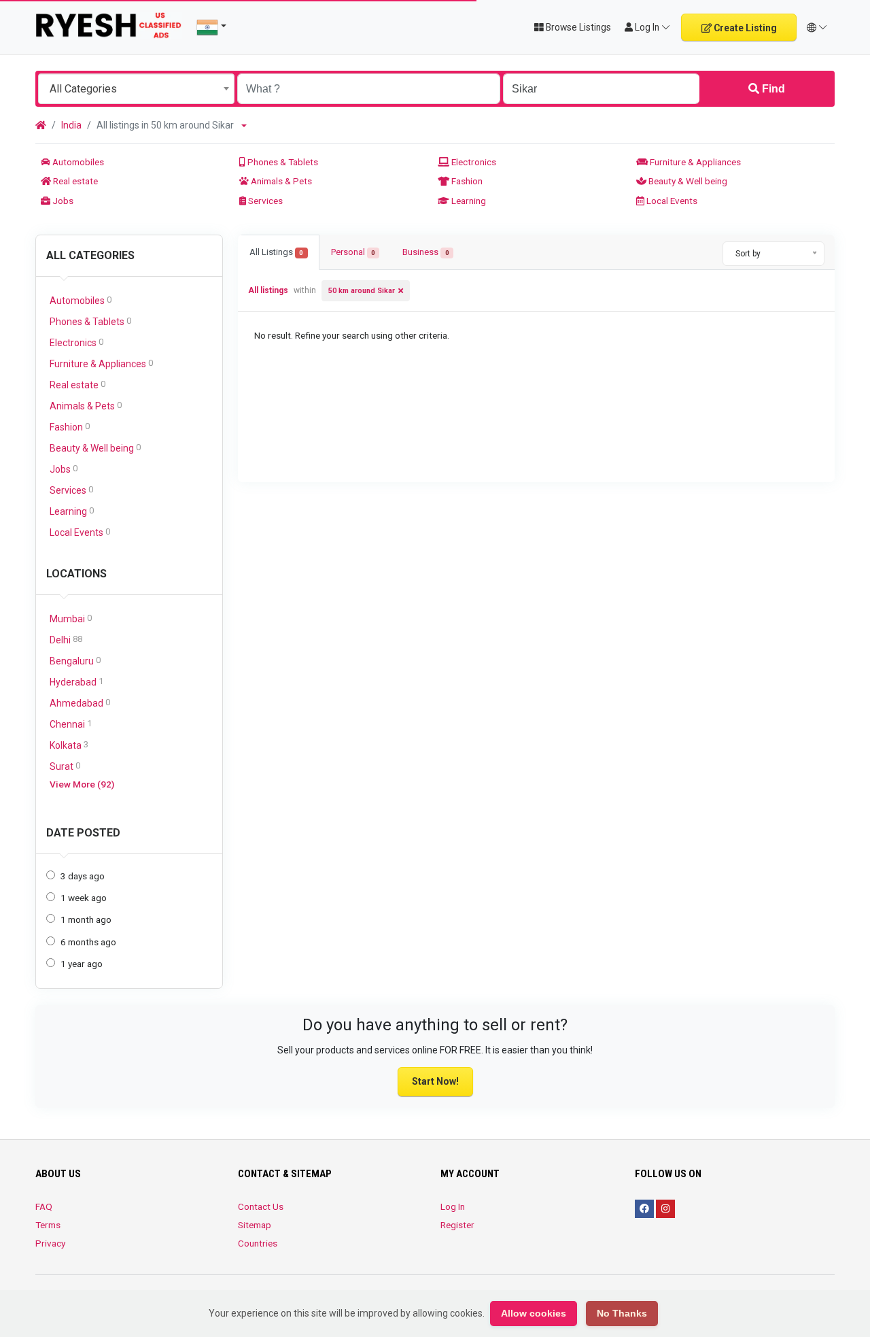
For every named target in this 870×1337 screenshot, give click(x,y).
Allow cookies (533, 1313)
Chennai (71, 724)
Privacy (50, 1243)
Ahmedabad (80, 703)
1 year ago (81, 963)
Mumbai (71, 618)
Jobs (61, 200)
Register (457, 1224)
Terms (47, 1224)
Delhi (66, 639)
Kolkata (69, 745)
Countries (257, 1243)
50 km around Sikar (361, 290)
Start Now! (435, 1081)
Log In (452, 1206)
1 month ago (85, 919)
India (71, 125)
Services (264, 200)
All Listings (276, 252)
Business (425, 252)
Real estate (74, 180)
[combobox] (136, 88)
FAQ (43, 1206)
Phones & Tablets (281, 161)
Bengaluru (75, 660)
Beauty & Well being (686, 180)
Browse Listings (577, 27)
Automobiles (77, 161)
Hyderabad (76, 682)
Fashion (466, 180)
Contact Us (260, 1206)
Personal (353, 252)
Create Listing (744, 27)
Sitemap (254, 1224)
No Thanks (622, 1313)
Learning (467, 200)
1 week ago (83, 897)
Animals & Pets (280, 180)
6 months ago (88, 941)
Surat (65, 766)
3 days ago (82, 875)
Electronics (472, 161)
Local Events (670, 200)
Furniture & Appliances (694, 161)
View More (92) (82, 784)
